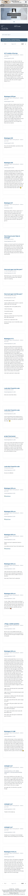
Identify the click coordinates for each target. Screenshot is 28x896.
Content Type (6, 34)
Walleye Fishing (21, 891)
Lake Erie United (13, 891)
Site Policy (5, 892)
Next (22, 44)
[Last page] (26, 44)
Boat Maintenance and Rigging (11, 437)
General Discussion (9, 239)
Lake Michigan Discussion (10, 270)
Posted (9, 58)
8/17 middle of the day (11, 53)
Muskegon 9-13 (9, 338)
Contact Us (11, 888)
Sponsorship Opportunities (13, 894)
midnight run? (8, 766)
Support (5, 894)
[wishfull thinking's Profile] (14, 21)
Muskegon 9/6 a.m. (10, 488)
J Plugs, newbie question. (11, 624)
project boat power (10, 436)
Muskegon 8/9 (8, 138)
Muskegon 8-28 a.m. (10, 851)
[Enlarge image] (20, 187)
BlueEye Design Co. (14, 893)
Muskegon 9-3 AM (9, 731)
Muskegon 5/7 (8, 203)
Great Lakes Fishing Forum (13, 890)
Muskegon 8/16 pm (10, 96)
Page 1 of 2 (13, 44)
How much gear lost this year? (13, 269)
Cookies (17, 888)
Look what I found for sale (12, 388)
